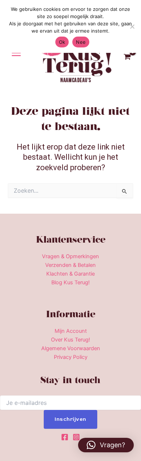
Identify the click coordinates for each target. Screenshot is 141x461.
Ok (62, 42)
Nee (81, 42)
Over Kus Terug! (70, 339)
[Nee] (132, 26)
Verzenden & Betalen (70, 265)
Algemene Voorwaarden (70, 348)
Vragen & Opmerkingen (70, 256)
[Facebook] (64, 437)
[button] (106, 445)
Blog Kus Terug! (70, 282)
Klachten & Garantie (70, 274)
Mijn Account (71, 331)
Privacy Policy (70, 357)
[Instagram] (76, 437)
